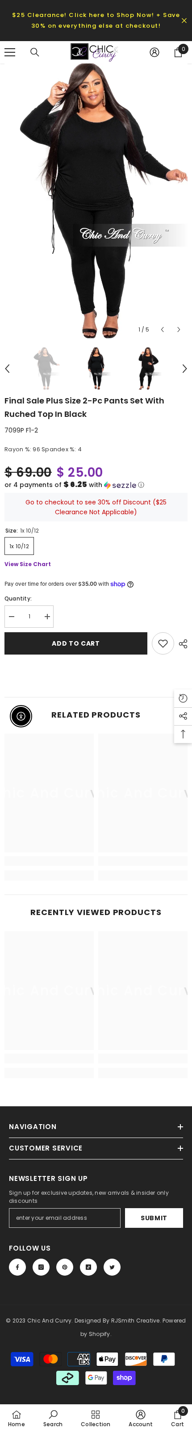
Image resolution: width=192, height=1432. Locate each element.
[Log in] (154, 52)
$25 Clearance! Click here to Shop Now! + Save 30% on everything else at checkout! (96, 20)
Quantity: (18, 598)
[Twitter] (112, 1267)
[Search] (34, 52)
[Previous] (162, 329)
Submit (154, 1218)
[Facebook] (17, 1267)
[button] (96, 485)
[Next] (179, 329)
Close (184, 20)
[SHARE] (181, 644)
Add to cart (76, 643)
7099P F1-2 (21, 430)
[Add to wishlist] (163, 643)
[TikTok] (88, 1267)
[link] (49, 861)
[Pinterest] (64, 1267)
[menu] (9, 52)
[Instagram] (41, 1267)
